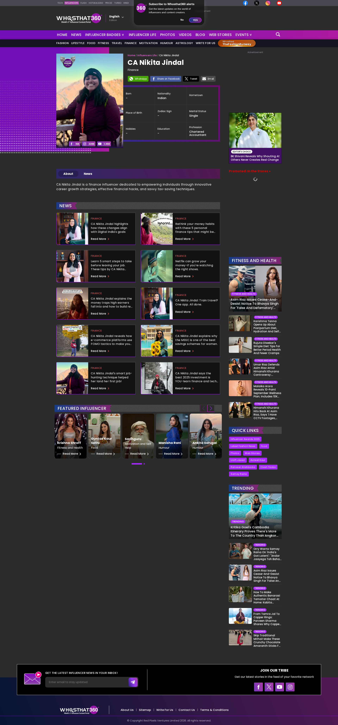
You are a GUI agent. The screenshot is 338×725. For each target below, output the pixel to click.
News (76, 34)
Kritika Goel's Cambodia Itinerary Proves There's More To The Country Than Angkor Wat (253, 531)
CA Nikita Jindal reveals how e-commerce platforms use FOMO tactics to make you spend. (111, 340)
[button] (210, 408)
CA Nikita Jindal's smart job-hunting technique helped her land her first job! (111, 377)
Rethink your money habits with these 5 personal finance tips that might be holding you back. (195, 228)
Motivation (148, 43)
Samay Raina (239, 474)
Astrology (184, 43)
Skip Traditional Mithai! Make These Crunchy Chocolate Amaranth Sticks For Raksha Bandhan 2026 (267, 640)
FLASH (83, 2)
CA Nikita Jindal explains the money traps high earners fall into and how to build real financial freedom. (112, 302)
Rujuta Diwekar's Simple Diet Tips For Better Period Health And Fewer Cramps (267, 348)
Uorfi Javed (238, 460)
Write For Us (205, 43)
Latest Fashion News (243, 446)
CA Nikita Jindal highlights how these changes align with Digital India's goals (109, 228)
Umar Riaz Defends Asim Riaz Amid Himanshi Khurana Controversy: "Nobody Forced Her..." (267, 370)
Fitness (103, 43)
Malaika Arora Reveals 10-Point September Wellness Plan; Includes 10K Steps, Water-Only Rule (267, 391)
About (68, 174)
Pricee (108, 2)
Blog (200, 34)
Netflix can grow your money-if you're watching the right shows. (194, 265)
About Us (127, 710)
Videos (185, 34)
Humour (166, 43)
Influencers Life (147, 55)
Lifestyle (77, 43)
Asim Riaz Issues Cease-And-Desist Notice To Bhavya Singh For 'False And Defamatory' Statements (254, 303)
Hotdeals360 (96, 2)
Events (242, 34)
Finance (131, 43)
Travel (117, 43)
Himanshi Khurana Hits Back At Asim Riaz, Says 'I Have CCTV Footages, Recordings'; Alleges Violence (267, 413)
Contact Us (187, 710)
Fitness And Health (254, 260)
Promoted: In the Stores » (250, 171)
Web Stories (220, 34)
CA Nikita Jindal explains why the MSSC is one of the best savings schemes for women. (196, 340)
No (182, 19)
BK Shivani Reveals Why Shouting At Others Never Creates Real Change (255, 158)
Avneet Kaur (258, 460)
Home (62, 34)
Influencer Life (143, 34)
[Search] (278, 35)
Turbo (117, 2)
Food (91, 43)
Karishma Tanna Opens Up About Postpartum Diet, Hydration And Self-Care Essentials (267, 326)
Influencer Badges (103, 34)
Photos (167, 34)
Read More (98, 239)
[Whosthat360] (79, 18)
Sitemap (145, 710)
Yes (195, 20)
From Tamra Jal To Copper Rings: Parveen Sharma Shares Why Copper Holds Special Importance (267, 619)
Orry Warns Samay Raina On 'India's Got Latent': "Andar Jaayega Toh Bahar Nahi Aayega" (267, 554)
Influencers (71, 2)
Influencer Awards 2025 (245, 439)
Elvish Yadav (268, 467)
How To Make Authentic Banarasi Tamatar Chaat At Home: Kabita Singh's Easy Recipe (267, 597)
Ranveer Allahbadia (243, 467)
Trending (243, 488)
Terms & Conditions (214, 710)
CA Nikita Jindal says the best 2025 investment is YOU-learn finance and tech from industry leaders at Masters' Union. (196, 377)
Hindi (126, 2)
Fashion (62, 43)
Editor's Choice (242, 151)
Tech (60, 2)
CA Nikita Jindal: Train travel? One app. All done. (196, 302)
